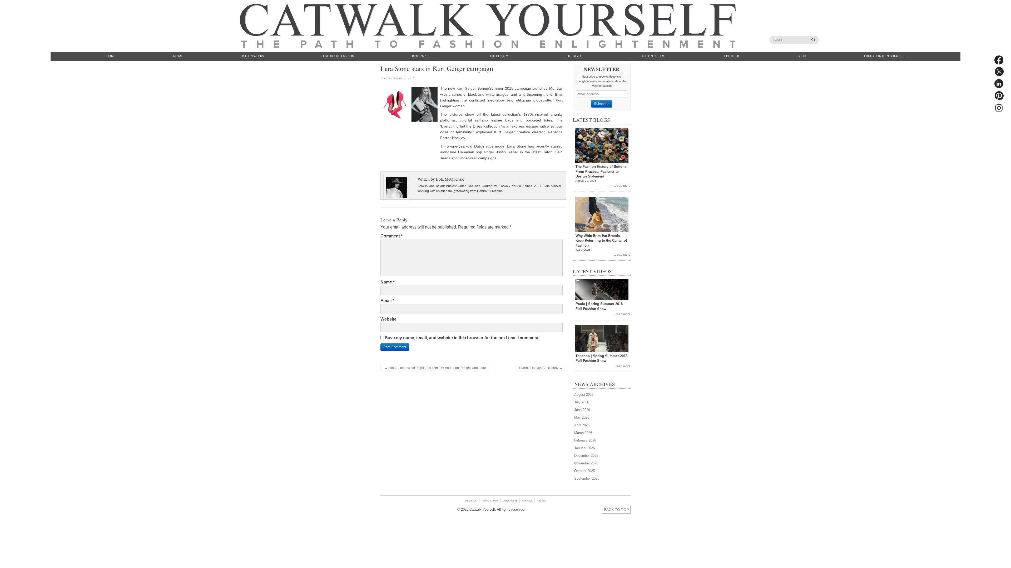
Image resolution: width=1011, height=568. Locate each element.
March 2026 (583, 433)
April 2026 (581, 425)
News (177, 56)
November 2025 (586, 463)
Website (388, 319)
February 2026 (585, 440)
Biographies (422, 56)
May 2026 (581, 417)
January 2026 (584, 448)
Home (111, 56)
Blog (802, 56)
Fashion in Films (653, 56)
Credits (541, 500)
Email (387, 300)
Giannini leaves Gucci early (540, 368)
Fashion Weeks (252, 56)
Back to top (616, 510)
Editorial (732, 56)
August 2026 (583, 395)
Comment (391, 236)
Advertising (510, 500)
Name (387, 282)
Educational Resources (884, 56)
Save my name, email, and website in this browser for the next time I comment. (462, 338)
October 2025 (584, 471)
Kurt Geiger (466, 88)
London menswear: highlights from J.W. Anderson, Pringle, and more (435, 368)
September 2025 (586, 478)
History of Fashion (338, 56)
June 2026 (582, 410)
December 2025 (586, 456)
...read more (622, 185)
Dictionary (499, 56)
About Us (471, 500)
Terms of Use (490, 500)
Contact (527, 500)
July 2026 (581, 402)
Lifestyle (574, 56)
